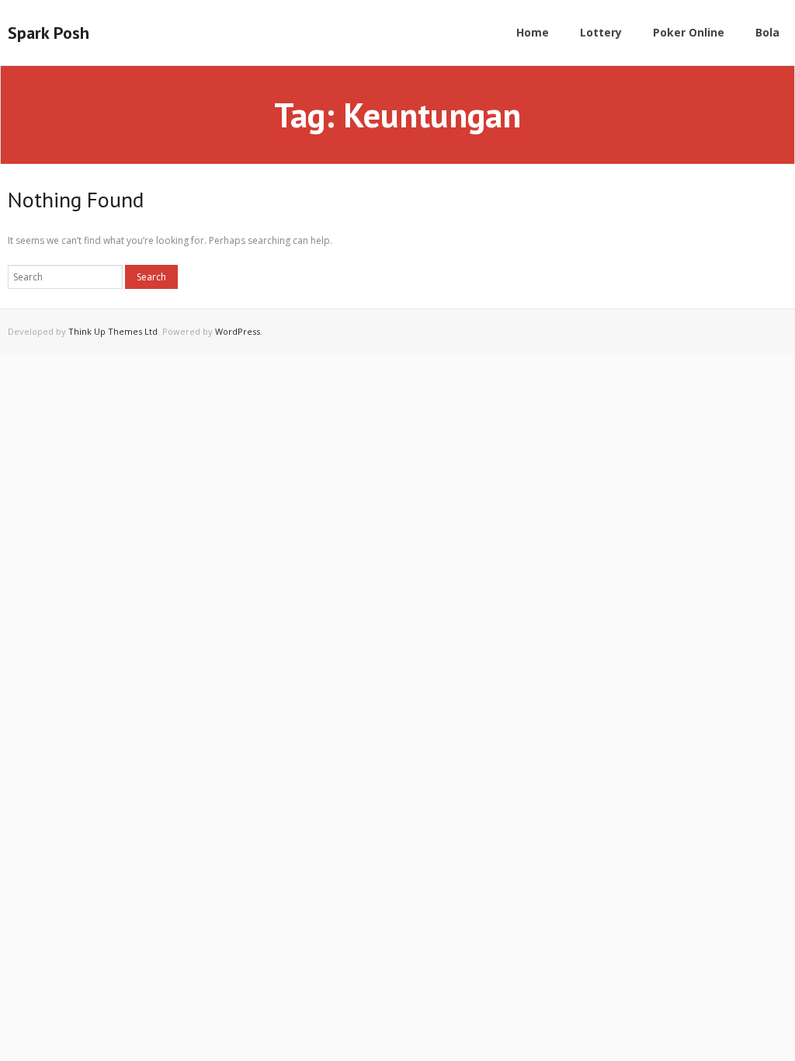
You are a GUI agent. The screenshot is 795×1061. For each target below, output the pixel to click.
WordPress (237, 331)
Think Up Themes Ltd (113, 331)
